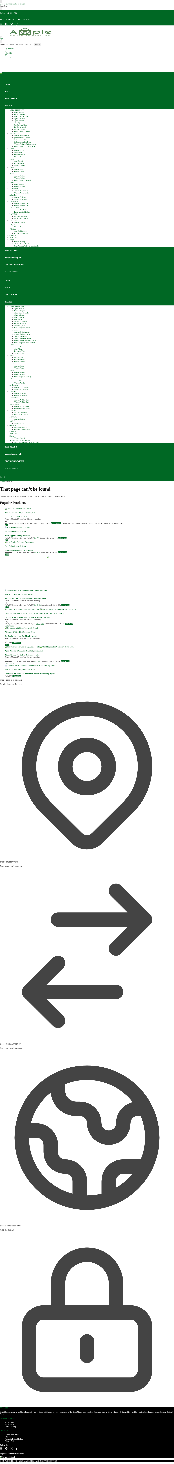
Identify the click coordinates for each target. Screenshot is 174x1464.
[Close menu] (1, 1)
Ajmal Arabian (10, 613)
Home (2, 482)
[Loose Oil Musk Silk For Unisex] (89, 509)
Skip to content (19, 4)
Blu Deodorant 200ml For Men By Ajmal (20, 636)
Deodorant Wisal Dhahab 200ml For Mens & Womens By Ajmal (30, 674)
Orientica (23, 532)
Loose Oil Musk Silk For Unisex (17, 517)
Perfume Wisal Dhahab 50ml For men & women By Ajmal (27, 617)
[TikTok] (17, 1448)
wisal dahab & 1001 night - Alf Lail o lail (49, 613)
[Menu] (1, 36)
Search (37, 44)
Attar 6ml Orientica (12, 532)
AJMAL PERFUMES (13, 513)
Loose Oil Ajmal (28, 513)
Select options (56, 523)
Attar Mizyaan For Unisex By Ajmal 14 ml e (22, 655)
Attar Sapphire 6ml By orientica (17, 536)
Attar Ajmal (38, 651)
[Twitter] (11, 1448)
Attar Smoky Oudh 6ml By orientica (19, 550)
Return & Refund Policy (14, 1439)
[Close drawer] (1, 8)
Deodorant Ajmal (28, 632)
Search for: (4, 44)
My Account (9, 1422)
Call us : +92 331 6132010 (9, 13)
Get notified (16, 643)
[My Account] (1, 39)
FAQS (7, 1437)
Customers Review (12, 1435)
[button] (2, 66)
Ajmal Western (27, 594)
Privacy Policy (10, 1441)
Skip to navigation (7, 4)
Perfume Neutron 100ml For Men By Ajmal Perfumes (25, 598)
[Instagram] (1, 1448)
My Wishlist (9, 1424)
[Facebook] (6, 1448)
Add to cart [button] (62, 538)
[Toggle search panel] (1, 41)
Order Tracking (10, 1427)
